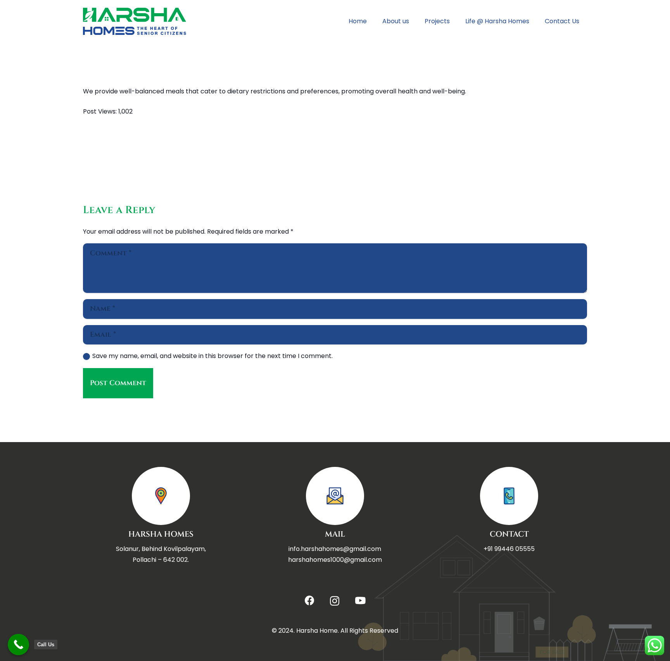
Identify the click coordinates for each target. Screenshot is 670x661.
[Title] (134, 21)
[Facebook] (309, 600)
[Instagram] (334, 601)
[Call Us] (18, 644)
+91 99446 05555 (509, 548)
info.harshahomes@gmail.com (334, 548)
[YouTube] (360, 600)
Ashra (263, 570)
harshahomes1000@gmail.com (335, 559)
